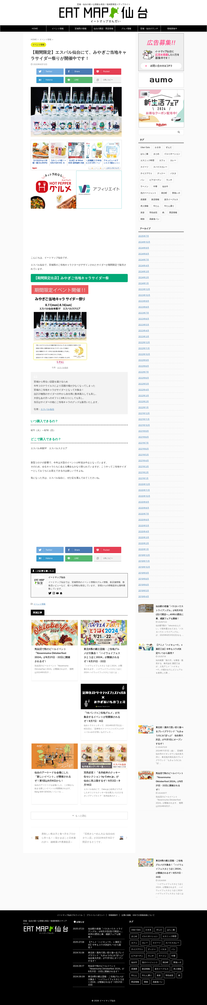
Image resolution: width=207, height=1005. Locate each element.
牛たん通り (169, 206)
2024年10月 (144, 242)
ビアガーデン (155, 180)
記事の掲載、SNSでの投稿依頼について (138, 915)
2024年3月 (143, 271)
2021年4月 (143, 460)
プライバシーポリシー (96, 915)
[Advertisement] (79, 230)
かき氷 (158, 147)
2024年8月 (143, 253)
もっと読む (81, 815)
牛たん (156, 206)
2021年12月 (144, 413)
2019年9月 (143, 573)
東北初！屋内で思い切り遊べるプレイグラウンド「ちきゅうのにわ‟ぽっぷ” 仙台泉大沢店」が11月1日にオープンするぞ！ (169, 735)
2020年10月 (144, 496)
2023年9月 (143, 301)
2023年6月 (143, 318)
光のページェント (148, 193)
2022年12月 (144, 342)
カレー (173, 160)
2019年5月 (143, 590)
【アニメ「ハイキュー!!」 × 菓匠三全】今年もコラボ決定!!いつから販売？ (169, 648)
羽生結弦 (153, 212)
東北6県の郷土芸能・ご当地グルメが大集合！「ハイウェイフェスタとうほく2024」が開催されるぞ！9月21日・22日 (169, 868)
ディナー (161, 173)
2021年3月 (143, 466)
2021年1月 (143, 478)
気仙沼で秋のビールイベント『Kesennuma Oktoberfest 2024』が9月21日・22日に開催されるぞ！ (169, 781)
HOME (35, 28)
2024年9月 (143, 248)
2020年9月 (143, 502)
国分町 (164, 193)
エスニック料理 (147, 160)
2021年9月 (143, 431)
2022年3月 (143, 395)
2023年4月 (143, 330)
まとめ (156, 154)
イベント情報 (58, 28)
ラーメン (144, 186)
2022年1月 (143, 407)
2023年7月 (143, 313)
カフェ (162, 160)
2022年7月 (143, 372)
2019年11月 (144, 561)
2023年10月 (144, 295)
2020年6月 (143, 519)
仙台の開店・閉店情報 (103, 28)
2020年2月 (143, 543)
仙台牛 (165, 186)
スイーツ (144, 167)
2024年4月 (143, 265)
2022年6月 (143, 378)
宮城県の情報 (81, 28)
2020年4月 (143, 531)
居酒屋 (143, 199)
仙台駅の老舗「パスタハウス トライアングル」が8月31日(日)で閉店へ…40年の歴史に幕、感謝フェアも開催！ (105, 932)
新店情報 (155, 199)
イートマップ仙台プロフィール (70, 915)
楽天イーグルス (171, 199)
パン (142, 180)
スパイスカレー (160, 167)
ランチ (169, 180)
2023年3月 (143, 336)
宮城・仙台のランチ (149, 28)
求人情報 (144, 206)
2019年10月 (144, 567)
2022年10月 (144, 354)
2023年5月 (143, 324)
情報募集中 (172, 28)
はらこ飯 (144, 154)
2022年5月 (143, 383)
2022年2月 (143, 401)
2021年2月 (143, 472)
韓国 (142, 219)
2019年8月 (143, 578)
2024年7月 (143, 259)
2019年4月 (143, 596)
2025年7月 (143, 236)
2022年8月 (143, 366)
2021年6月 (143, 448)
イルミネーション (172, 154)
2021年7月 (143, 443)
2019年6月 (143, 584)
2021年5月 (143, 454)
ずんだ (169, 147)
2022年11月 (144, 348)
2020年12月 (144, 484)
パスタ (173, 173)
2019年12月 (144, 555)
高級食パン (154, 219)
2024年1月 (143, 283)
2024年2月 (143, 277)
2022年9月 (143, 360)
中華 (155, 186)
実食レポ (176, 193)
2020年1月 (143, 549)
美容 (142, 212)
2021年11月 (144, 419)
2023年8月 (143, 307)
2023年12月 (144, 289)
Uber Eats (145, 147)
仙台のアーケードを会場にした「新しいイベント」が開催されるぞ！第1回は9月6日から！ (53, 776)
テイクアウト (146, 173)
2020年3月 (143, 537)
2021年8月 (143, 437)
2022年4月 (143, 389)
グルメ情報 (126, 28)
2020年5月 (143, 525)
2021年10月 (144, 425)
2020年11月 (144, 490)
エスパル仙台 (62, 367)
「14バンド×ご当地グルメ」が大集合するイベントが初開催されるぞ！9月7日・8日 (102, 716)
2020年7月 (143, 513)
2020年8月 (143, 508)
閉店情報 (173, 212)
